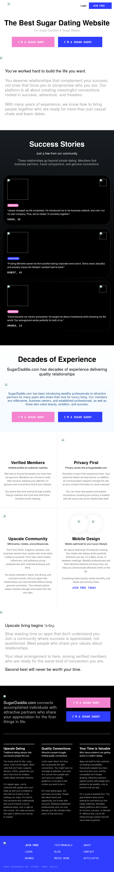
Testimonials (63, 845)
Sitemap (35, 866)
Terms (44, 866)
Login (84, 5)
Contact (89, 851)
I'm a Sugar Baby (31, 42)
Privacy (54, 866)
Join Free (99, 5)
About (87, 845)
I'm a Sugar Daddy (78, 42)
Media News (61, 858)
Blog (57, 851)
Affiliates (91, 858)
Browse (29, 858)
